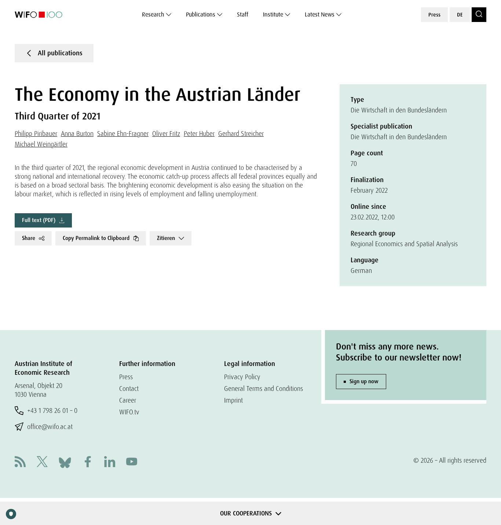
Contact (129, 388)
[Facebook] (87, 462)
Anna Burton (77, 133)
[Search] (479, 14)
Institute (273, 14)
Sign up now (364, 381)
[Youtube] (131, 462)
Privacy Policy (242, 377)
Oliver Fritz (166, 133)
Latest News (319, 14)
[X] (42, 462)
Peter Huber (199, 133)
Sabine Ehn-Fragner (123, 133)
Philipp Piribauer (36, 133)
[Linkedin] (109, 462)
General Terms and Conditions (263, 388)
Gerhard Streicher (241, 133)
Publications (200, 14)
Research (153, 14)
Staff (242, 14)
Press (434, 14)
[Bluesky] (65, 462)
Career (127, 400)
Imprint (233, 400)
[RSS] (20, 462)
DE (459, 14)
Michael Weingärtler (41, 144)
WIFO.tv (129, 412)
